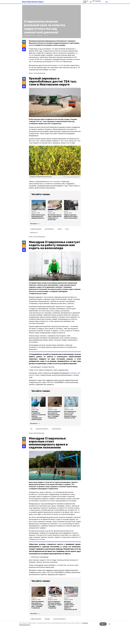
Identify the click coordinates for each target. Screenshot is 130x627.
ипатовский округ (49, 229)
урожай (59, 229)
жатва (67, 229)
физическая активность (42, 429)
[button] (55, 102)
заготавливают (55, 181)
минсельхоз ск (34, 232)
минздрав (47, 619)
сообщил (73, 373)
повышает (70, 565)
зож (31, 429)
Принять (103, 624)
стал (58, 65)
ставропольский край (35, 229)
